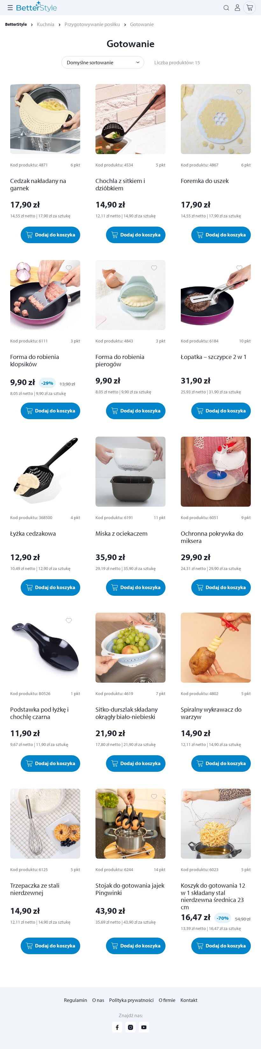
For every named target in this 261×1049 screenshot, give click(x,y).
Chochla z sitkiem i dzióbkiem (120, 184)
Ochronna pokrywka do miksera (212, 537)
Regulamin (75, 1000)
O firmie (167, 1000)
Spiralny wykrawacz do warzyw (211, 713)
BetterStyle (16, 24)
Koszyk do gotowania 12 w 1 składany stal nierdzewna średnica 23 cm (213, 896)
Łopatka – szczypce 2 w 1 (214, 357)
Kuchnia (45, 24)
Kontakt (188, 1000)
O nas (98, 1000)
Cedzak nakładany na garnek (38, 184)
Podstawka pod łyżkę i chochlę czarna (39, 713)
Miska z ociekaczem (121, 533)
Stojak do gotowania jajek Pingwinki (129, 889)
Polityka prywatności (131, 1000)
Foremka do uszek (205, 181)
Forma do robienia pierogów (120, 360)
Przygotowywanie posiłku (92, 24)
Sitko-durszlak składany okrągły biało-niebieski (126, 713)
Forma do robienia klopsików (34, 360)
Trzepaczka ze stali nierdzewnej (35, 889)
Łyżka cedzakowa (33, 533)
